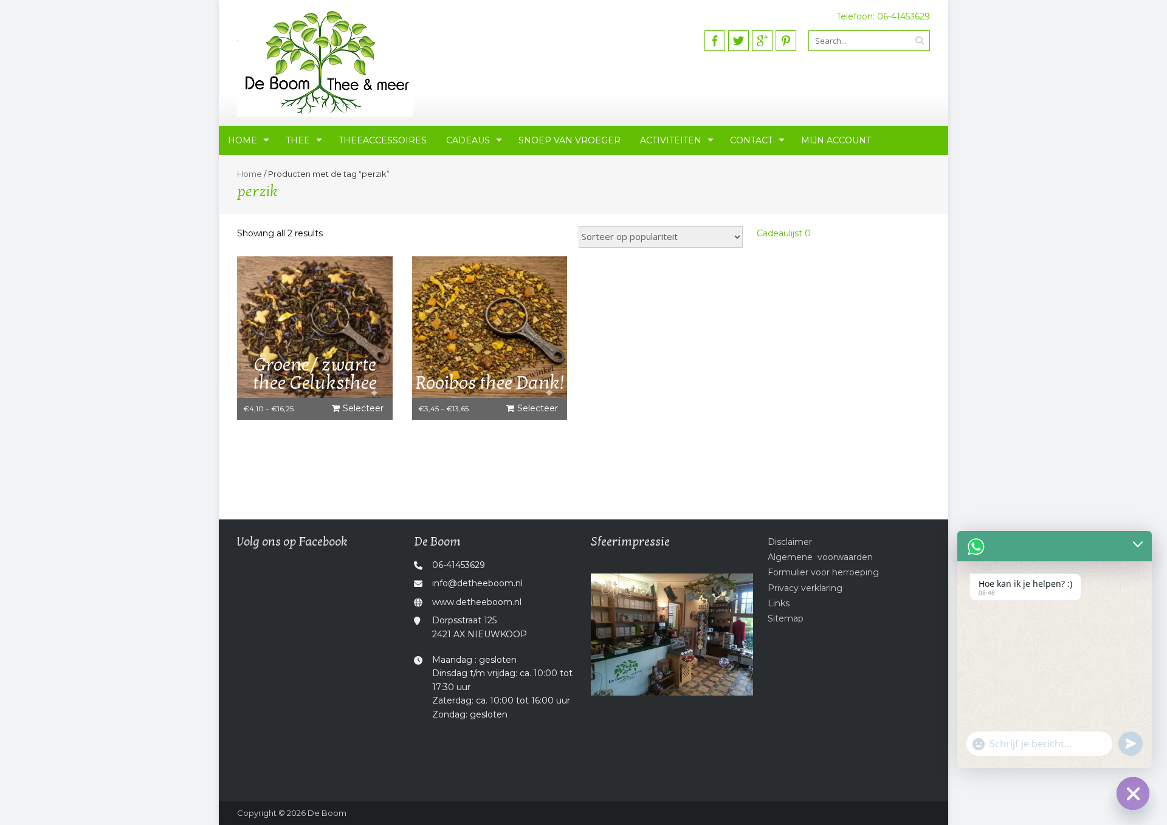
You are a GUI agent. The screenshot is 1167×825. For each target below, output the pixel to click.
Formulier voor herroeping (823, 572)
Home (242, 140)
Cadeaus (468, 140)
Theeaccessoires (383, 140)
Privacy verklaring (805, 588)
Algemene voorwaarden (820, 557)
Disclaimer (790, 541)
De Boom (327, 813)
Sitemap (786, 618)
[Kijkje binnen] (672, 634)
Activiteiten (670, 140)
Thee (298, 140)
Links (779, 603)
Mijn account (836, 140)
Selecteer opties (363, 411)
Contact (751, 140)
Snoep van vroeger (569, 140)
